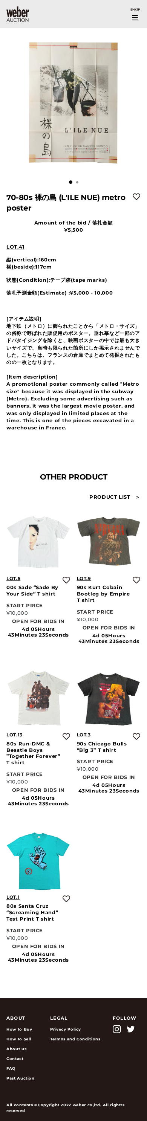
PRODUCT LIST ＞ (115, 497)
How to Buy (19, 1029)
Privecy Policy (65, 1029)
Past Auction (20, 1078)
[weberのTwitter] (131, 1029)
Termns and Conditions (75, 1039)
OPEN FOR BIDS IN (38, 621)
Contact (15, 1058)
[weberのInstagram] (117, 1029)
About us (16, 1048)
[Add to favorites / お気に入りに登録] (136, 196)
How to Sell (18, 1039)
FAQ (10, 1068)
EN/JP (135, 9)
